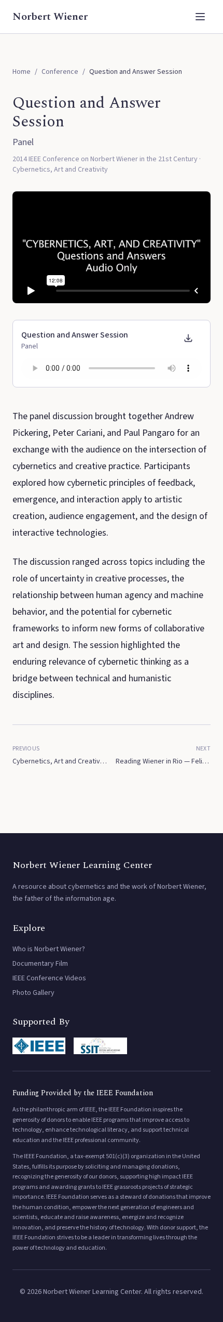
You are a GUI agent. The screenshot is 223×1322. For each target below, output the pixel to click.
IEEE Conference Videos (49, 978)
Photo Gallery (33, 993)
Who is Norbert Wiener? (48, 949)
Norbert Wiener (50, 16)
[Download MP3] (188, 338)
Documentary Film (40, 963)
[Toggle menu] (200, 16)
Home (21, 72)
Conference (59, 72)
